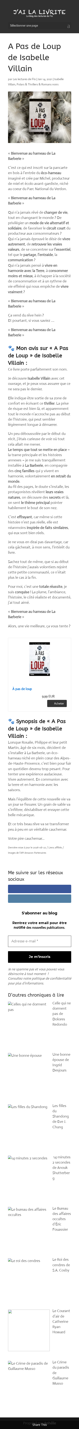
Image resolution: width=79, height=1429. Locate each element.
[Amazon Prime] (61, 696)
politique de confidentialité (51, 978)
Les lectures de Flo (24, 79)
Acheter (59, 703)
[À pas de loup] (39, 659)
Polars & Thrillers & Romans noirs (38, 84)
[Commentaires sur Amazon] (39, 681)
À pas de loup (22, 689)
